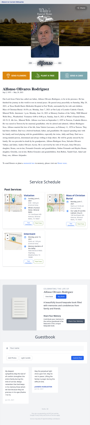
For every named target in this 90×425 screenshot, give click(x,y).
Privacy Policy (39, 415)
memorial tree (29, 163)
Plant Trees (38, 223)
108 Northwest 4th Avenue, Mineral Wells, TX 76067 (77, 217)
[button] (13, 200)
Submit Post (77, 358)
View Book (49, 296)
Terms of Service (51, 415)
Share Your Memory (75, 321)
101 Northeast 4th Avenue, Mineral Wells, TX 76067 (34, 216)
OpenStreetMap (47, 419)
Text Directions (28, 223)
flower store (62, 163)
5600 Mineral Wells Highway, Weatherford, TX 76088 (35, 254)
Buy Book (61, 296)
